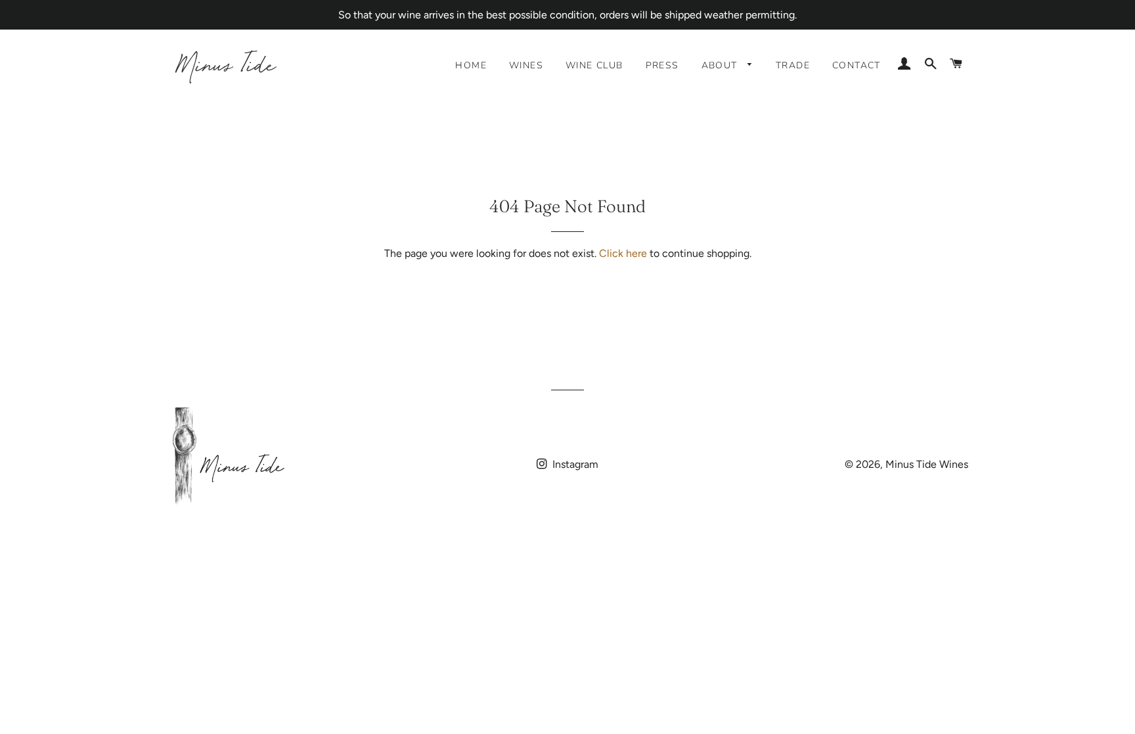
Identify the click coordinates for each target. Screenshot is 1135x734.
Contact (856, 65)
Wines (526, 65)
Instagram (574, 464)
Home (471, 65)
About (721, 65)
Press (662, 65)
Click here (623, 253)
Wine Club (594, 65)
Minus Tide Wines (926, 464)
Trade (793, 65)
